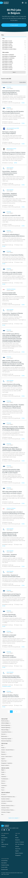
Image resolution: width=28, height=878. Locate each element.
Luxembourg (4, 785)
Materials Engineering (6, 727)
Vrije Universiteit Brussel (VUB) (13, 128)
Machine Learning (5, 720)
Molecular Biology (5, 729)
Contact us (3, 846)
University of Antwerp (11, 289)
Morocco (3, 783)
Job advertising (4, 860)
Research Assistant (19, 853)
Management (18, 855)
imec (2, 814)
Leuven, (8, 88)
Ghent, (8, 169)
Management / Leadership (7, 763)
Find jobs (3, 835)
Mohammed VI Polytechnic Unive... (8, 796)
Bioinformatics (5, 736)
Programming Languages (7, 738)
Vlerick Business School (11, 148)
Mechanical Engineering (6, 740)
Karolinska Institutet (5, 798)
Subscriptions (4, 862)
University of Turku (5, 807)
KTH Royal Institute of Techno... (8, 810)
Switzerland (4, 776)
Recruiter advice (4, 869)
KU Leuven (9, 87)
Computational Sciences (6, 732)
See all (14, 72)
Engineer (3, 758)
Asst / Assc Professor (19, 844)
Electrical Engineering (6, 725)
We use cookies (6, 874)
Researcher (4, 754)
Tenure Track (4, 761)
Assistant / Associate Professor (8, 749)
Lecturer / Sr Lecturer (19, 842)
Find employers (4, 837)
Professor (4, 752)
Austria (3, 787)
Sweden (3, 772)
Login (2, 842)
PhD (24, 102)
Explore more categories (13, 818)
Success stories (4, 867)
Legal (2, 874)
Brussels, (8, 129)
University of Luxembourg (7, 801)
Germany (3, 781)
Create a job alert (14, 25)
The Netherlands (5, 778)
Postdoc (3, 747)
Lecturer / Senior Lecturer (7, 756)
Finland (3, 774)
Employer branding (5, 865)
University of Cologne (6, 812)
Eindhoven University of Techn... (8, 805)
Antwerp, (9, 290)
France (3, 790)
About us (3, 839)
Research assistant (7, 686)
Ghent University (10, 167)
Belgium (11, 88)
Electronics (4, 734)
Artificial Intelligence (6, 723)
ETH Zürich (4, 803)
